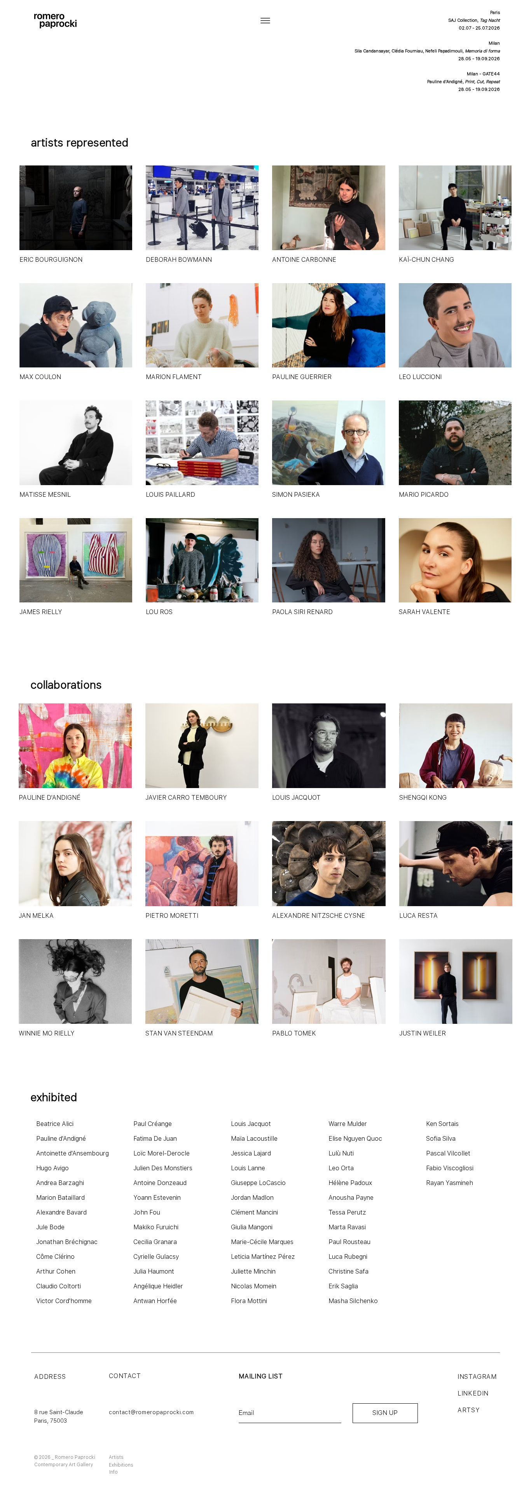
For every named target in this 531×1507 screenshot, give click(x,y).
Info (113, 1472)
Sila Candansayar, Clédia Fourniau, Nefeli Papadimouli (409, 51)
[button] (265, 20)
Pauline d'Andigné (445, 81)
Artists (116, 1457)
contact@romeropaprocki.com (151, 1412)
